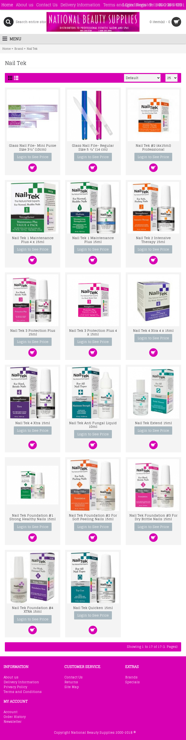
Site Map (71, 687)
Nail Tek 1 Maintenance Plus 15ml (93, 239)
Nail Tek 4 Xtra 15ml (32, 423)
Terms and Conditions (23, 692)
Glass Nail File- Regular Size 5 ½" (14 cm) (93, 147)
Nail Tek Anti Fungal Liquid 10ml (93, 425)
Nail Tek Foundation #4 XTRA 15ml (32, 609)
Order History (15, 717)
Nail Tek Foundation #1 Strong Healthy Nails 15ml (32, 517)
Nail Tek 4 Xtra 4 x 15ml (153, 330)
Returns (71, 682)
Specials (132, 682)
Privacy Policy (15, 687)
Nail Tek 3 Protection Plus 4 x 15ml (93, 332)
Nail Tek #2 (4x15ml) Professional (153, 147)
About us (11, 677)
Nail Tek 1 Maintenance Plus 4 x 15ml (33, 239)
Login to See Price (32, 157)
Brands (131, 677)
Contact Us (73, 677)
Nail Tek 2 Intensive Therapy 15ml (153, 239)
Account (10, 712)
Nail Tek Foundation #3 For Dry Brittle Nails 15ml (153, 517)
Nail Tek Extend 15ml (153, 423)
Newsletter (13, 722)
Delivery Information (21, 682)
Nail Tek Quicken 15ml (93, 608)
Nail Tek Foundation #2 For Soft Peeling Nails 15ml (93, 517)
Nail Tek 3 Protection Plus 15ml (32, 332)
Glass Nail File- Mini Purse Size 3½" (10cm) (32, 147)
